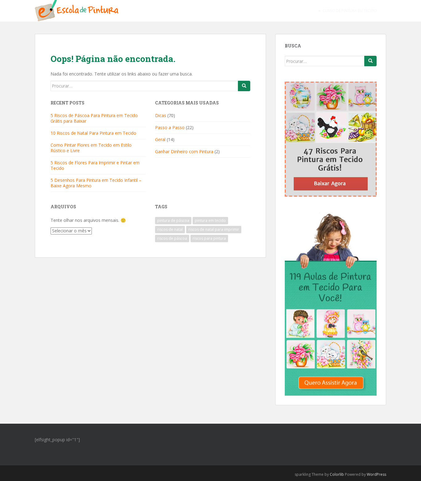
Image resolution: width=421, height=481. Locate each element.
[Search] (244, 86)
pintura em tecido (210, 220)
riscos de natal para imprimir (213, 229)
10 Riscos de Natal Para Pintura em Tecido (93, 133)
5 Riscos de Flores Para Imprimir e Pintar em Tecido (95, 165)
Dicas (160, 115)
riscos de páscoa (172, 238)
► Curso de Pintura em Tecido (347, 10)
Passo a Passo (170, 127)
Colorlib (337, 474)
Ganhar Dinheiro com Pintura (184, 151)
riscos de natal (170, 229)
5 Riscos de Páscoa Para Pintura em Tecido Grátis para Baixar (94, 118)
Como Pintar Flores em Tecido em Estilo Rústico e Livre (91, 147)
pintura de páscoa (173, 220)
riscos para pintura (209, 238)
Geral (160, 139)
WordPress (376, 474)
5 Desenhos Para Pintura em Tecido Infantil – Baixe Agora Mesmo (96, 183)
